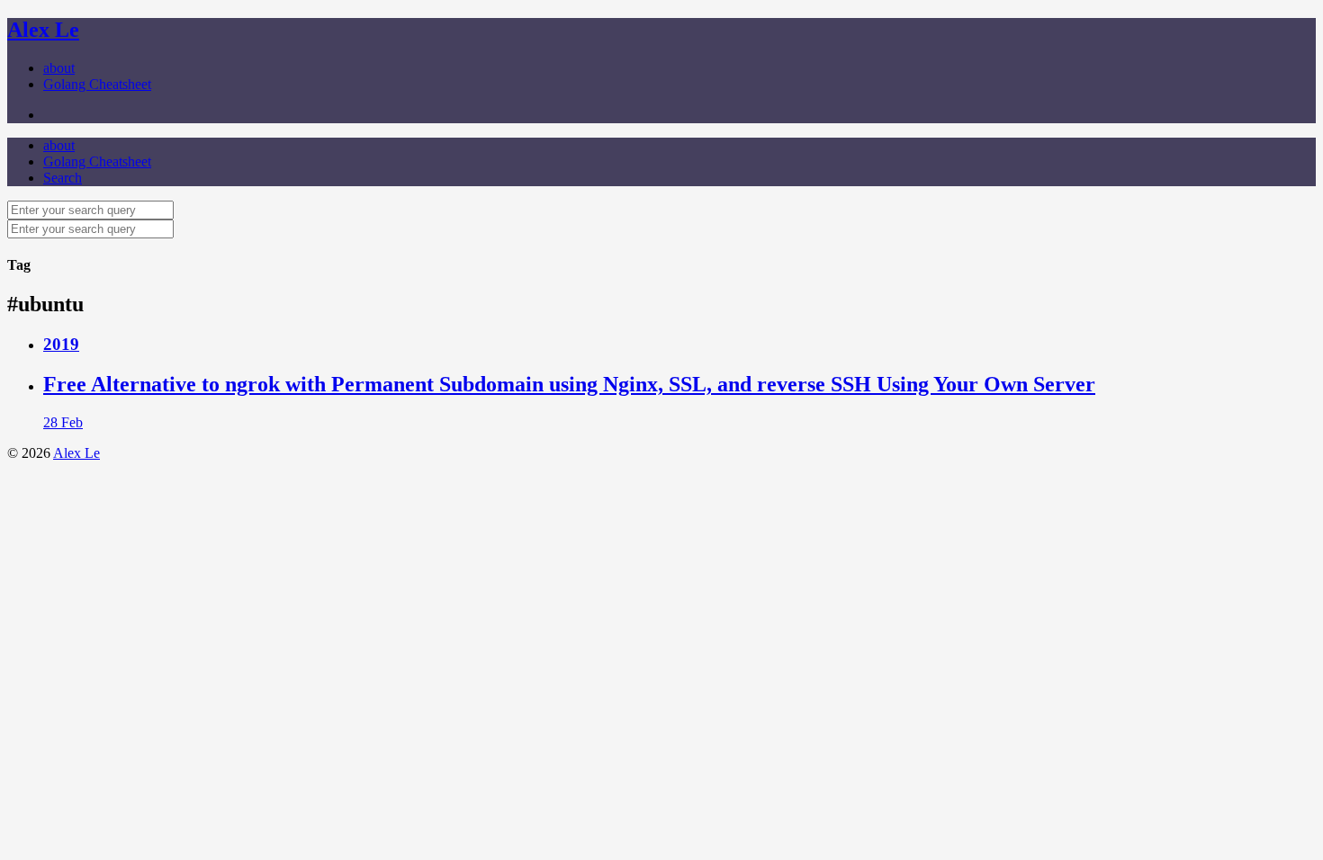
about (59, 68)
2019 (61, 344)
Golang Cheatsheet (97, 84)
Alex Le (43, 29)
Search (62, 177)
